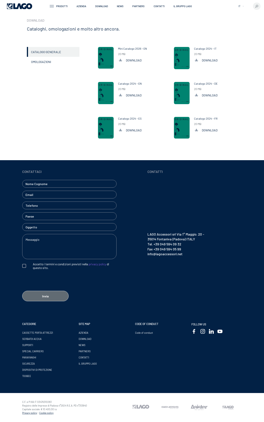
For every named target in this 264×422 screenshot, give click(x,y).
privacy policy (97, 264)
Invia (45, 296)
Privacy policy (29, 412)
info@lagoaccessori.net (164, 254)
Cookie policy (46, 412)
